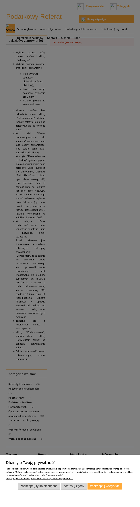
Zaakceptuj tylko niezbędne (38, 486)
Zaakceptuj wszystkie (105, 486)
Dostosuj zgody (74, 486)
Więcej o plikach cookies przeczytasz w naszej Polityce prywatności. (39, 478)
